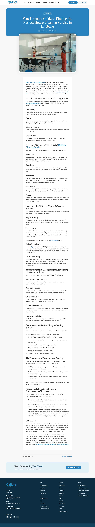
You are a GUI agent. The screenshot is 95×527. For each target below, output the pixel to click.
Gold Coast (61, 503)
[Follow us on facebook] (7, 517)
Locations (51, 2)
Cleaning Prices (44, 498)
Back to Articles (68, 456)
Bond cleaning (29, 247)
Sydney (61, 488)
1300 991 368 (73, 2)
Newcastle (61, 506)
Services (30, 2)
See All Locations (63, 511)
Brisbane (61, 490)
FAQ (41, 501)
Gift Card (42, 503)
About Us (38, 2)
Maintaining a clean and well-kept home (35, 82)
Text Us (84, 2)
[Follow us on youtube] (17, 517)
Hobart (60, 495)
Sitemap (63, 525)
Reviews (42, 490)
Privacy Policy (43, 506)
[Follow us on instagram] (11, 517)
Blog (41, 495)
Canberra (61, 493)
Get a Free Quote (72, 467)
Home (25, 2)
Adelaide (61, 501)
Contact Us (43, 493)
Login (58, 2)
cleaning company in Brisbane (33, 103)
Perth (60, 498)
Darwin (60, 508)
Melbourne (61, 485)
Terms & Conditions (45, 508)
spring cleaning (54, 240)
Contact (45, 2)
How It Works (43, 485)
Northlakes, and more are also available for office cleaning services (51, 444)
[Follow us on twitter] (14, 517)
